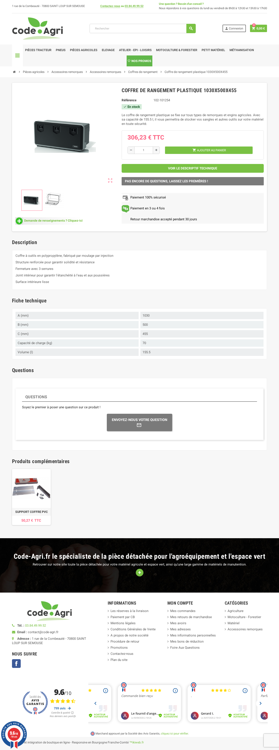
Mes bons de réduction (187, 641)
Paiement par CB (123, 617)
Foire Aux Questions (185, 648)
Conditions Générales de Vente (133, 629)
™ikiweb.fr (136, 742)
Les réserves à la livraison (129, 611)
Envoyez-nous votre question (139, 420)
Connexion (234, 28)
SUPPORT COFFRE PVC (31, 512)
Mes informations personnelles (193, 635)
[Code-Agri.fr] (37, 28)
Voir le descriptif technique (192, 168)
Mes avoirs (178, 623)
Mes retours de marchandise (191, 617)
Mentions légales (123, 623)
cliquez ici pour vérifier (174, 733)
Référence (129, 100)
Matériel (234, 623)
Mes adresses (180, 629)
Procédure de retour (125, 641)
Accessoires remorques (245, 629)
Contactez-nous (110, 6)
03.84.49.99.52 (134, 6)
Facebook (16, 663)
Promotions (119, 648)
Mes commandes (183, 611)
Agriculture (235, 611)
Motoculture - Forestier (244, 617)
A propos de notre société (129, 635)
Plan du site (119, 660)
